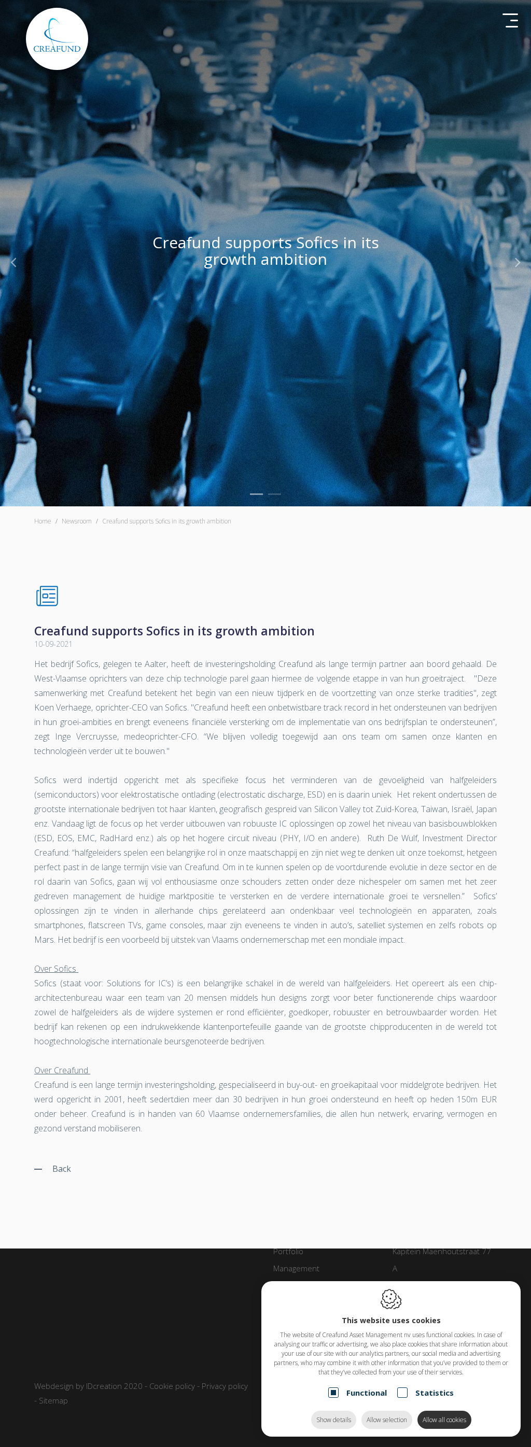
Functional (366, 1392)
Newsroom (77, 521)
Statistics (434, 1392)
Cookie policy (172, 1386)
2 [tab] (274, 494)
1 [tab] (256, 494)
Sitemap (53, 1400)
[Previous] (13, 261)
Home (42, 521)
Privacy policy (225, 1386)
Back (61, 1168)
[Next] (518, 261)
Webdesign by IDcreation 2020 (88, 1386)
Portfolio (288, 1251)
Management (296, 1268)
